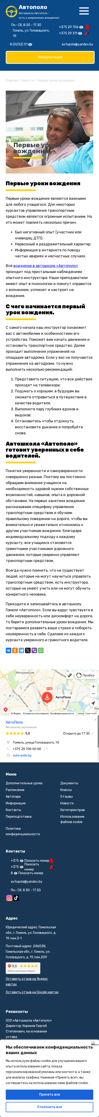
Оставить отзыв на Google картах (32, 992)
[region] (49, 1078)
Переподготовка (19, 817)
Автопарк (13, 797)
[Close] (94, 1043)
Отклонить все (49, 1107)
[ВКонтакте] (8, 650)
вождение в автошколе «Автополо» (45, 266)
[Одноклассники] (15, 650)
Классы (66, 790)
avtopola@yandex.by (77, 44)
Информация (16, 803)
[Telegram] (21, 650)
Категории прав (72, 810)
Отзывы (66, 797)
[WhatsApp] (41, 650)
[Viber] (34, 650)
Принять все (49, 1094)
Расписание (15, 790)
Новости (67, 803)
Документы (69, 783)
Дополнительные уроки (24, 783)
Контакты (13, 810)
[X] (28, 650)
